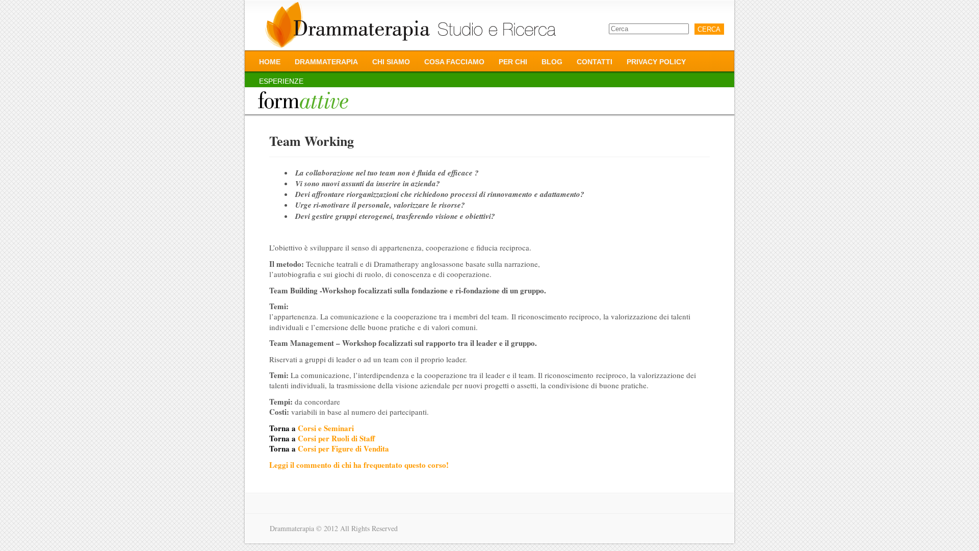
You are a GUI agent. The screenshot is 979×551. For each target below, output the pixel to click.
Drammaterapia (326, 62)
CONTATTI (594, 62)
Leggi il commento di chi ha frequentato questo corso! (359, 464)
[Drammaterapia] (411, 25)
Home (269, 62)
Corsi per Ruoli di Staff (336, 438)
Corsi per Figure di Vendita (343, 448)
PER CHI (513, 62)
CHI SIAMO (391, 62)
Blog (552, 62)
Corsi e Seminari (326, 428)
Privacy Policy (656, 62)
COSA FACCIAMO (454, 62)
